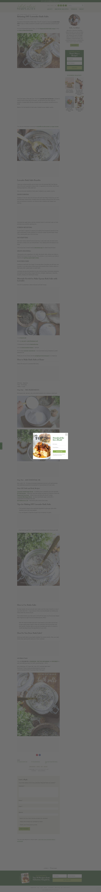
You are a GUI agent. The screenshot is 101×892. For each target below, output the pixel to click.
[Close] (66, 434)
